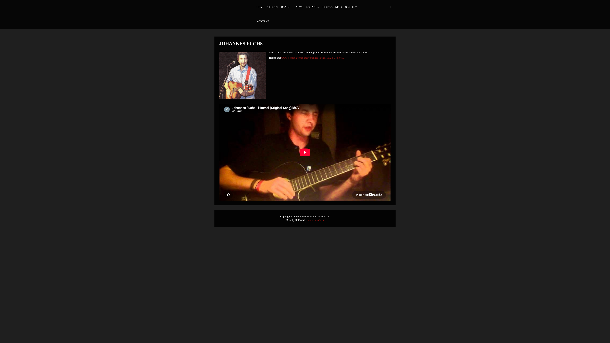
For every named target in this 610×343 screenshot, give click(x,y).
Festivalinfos (332, 7)
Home (260, 7)
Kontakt (263, 21)
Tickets (272, 7)
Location (312, 7)
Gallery (351, 7)
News (299, 7)
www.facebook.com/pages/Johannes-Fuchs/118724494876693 (312, 57)
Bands (285, 7)
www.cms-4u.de (316, 220)
